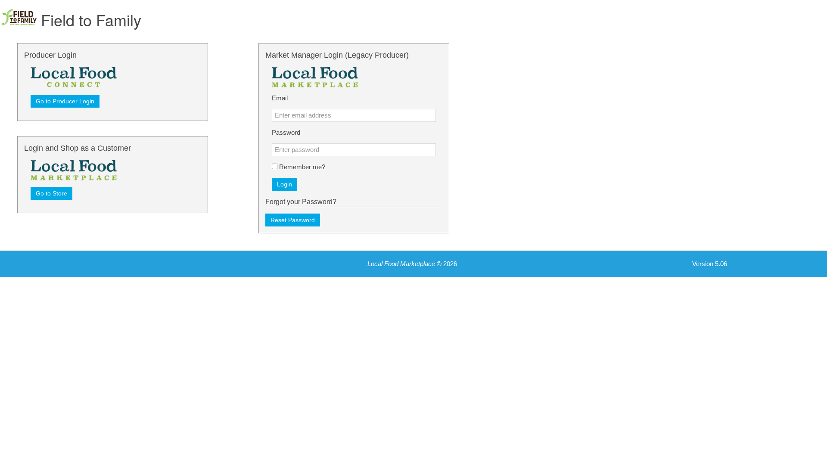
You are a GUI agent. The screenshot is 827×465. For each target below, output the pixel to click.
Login (284, 184)
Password (286, 132)
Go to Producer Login (65, 101)
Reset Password (292, 220)
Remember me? (302, 167)
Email (280, 98)
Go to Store (51, 193)
